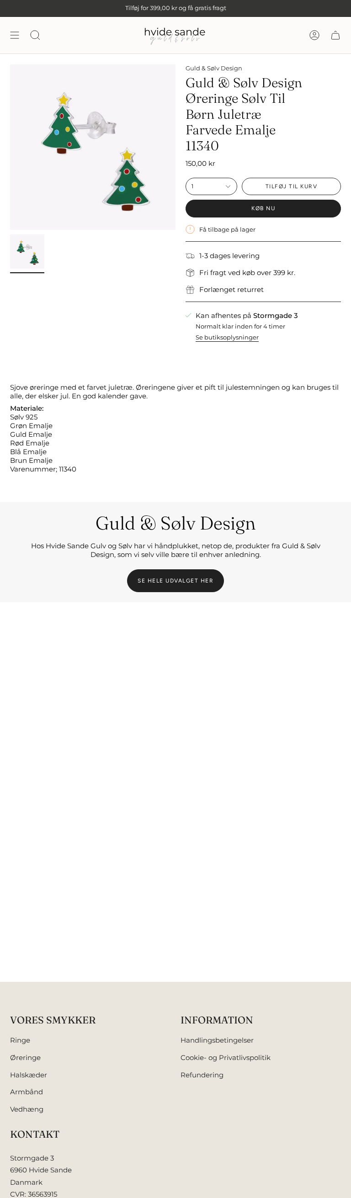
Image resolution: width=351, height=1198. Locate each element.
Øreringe (25, 1057)
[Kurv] (335, 35)
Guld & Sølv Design (214, 68)
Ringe (20, 1040)
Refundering (202, 1075)
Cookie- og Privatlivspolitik (226, 1057)
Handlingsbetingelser (217, 1040)
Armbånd (26, 1091)
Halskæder (28, 1075)
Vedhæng (26, 1109)
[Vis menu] (14, 35)
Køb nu (263, 208)
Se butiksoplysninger (227, 337)
